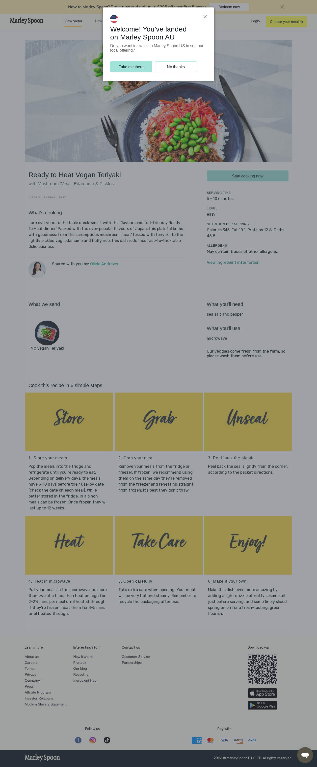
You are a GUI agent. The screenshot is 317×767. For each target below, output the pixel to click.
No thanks (176, 67)
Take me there (131, 67)
